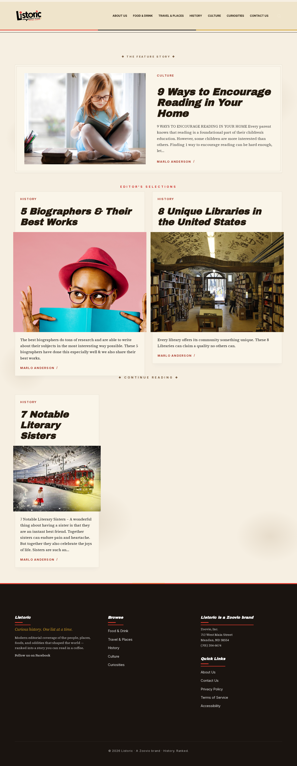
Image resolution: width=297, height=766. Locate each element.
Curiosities (235, 15)
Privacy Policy (212, 689)
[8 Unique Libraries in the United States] (217, 282)
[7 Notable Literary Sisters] (57, 478)
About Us (120, 15)
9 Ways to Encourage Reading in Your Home (213, 102)
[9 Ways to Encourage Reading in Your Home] (85, 118)
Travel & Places (171, 15)
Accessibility (210, 706)
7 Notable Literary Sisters (44, 425)
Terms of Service (214, 697)
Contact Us (259, 15)
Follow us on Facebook (32, 655)
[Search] (279, 16)
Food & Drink (143, 15)
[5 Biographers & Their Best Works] (79, 282)
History (196, 15)
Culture (214, 15)
